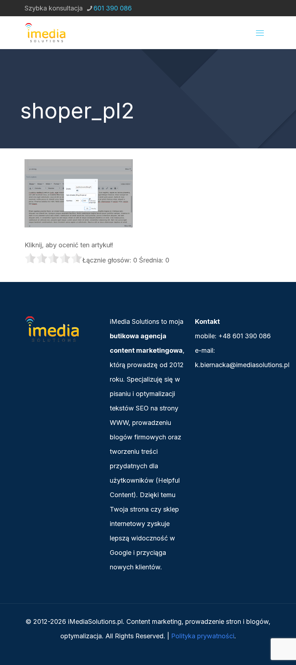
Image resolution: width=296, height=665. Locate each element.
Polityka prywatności (202, 636)
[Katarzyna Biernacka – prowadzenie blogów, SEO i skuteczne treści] (45, 32)
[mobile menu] (260, 32)
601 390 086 (112, 8)
